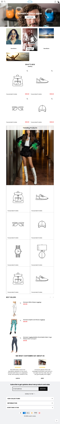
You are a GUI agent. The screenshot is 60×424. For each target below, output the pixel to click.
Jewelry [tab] (30, 66)
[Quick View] (27, 71)
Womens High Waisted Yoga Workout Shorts (36, 337)
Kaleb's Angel (32, 416)
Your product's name (11, 94)
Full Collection (46, 43)
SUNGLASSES (13, 46)
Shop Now (30, 18)
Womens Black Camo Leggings (32, 302)
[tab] (30, 398)
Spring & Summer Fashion (30, 45)
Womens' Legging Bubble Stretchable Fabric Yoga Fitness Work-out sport (37, 320)
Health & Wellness (10, 55)
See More (13, 48)
